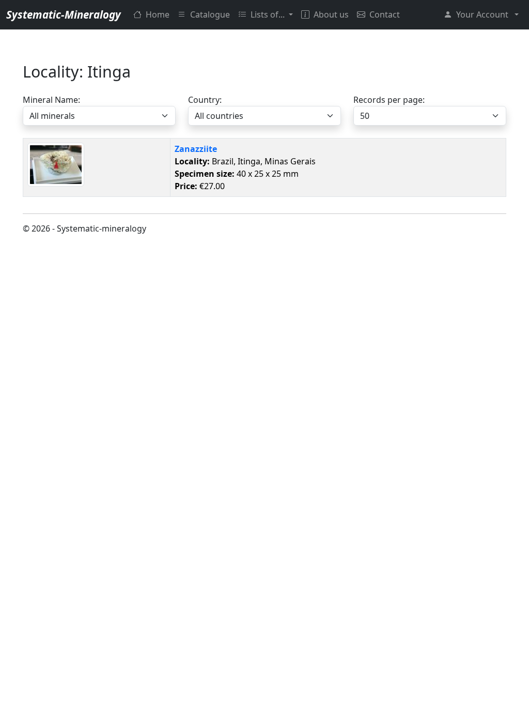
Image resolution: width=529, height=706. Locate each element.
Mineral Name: (51, 99)
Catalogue (210, 14)
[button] (481, 14)
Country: (205, 99)
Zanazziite (196, 149)
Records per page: (389, 99)
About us (331, 14)
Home (157, 14)
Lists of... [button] (269, 14)
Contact (384, 14)
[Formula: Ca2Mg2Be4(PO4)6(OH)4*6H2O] (55, 163)
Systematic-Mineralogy (63, 14)
